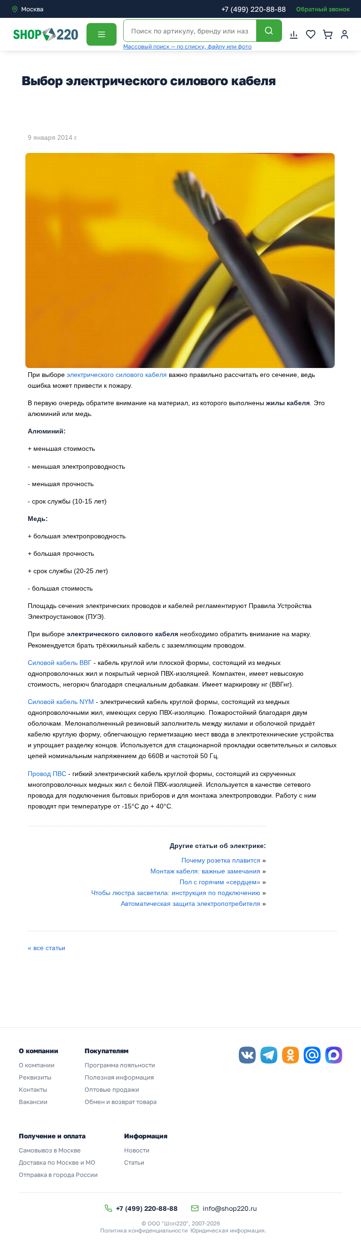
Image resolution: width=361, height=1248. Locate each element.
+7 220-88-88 (253, 9)
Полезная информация (119, 1077)
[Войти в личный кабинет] (344, 34)
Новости (136, 1150)
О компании (37, 1065)
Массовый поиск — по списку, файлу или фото (187, 46)
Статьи (134, 1162)
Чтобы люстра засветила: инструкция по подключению (175, 892)
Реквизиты (35, 1077)
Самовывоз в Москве (50, 1150)
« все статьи (46, 948)
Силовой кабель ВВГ (60, 662)
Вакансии (33, 1101)
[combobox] (50, 9)
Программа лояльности (120, 1065)
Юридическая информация (227, 1230)
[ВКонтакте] (247, 1055)
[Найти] (269, 30)
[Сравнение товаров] (294, 34)
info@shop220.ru (230, 1208)
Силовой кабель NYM (61, 701)
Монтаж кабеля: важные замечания (205, 871)
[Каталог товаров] (101, 34)
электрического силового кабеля (117, 374)
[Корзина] (327, 34)
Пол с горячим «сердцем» (220, 882)
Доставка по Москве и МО (57, 1162)
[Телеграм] (268, 1055)
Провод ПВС (47, 773)
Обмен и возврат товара (121, 1101)
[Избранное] (311, 34)
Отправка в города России (58, 1174)
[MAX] (333, 1055)
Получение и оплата (52, 1136)
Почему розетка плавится (220, 860)
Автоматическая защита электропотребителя (190, 903)
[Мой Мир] (312, 1055)
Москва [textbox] (32, 9)
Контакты (33, 1089)
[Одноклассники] (290, 1055)
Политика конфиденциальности (144, 1230)
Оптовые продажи (112, 1089)
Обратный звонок (323, 9)
